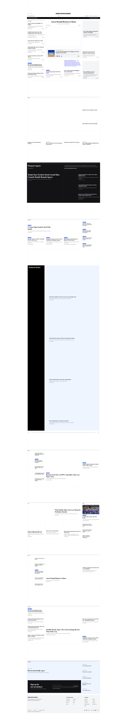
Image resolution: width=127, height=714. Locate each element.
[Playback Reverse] (56, 56)
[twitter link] (84, 710)
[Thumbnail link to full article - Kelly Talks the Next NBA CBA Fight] (91, 117)
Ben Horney (30, 28)
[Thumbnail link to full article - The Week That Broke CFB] (96, 665)
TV (73, 704)
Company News (87, 704)
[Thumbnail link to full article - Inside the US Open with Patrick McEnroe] (36, 136)
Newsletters (68, 700)
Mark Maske (30, 43)
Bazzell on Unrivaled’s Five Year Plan (71, 142)
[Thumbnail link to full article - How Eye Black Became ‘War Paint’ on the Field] (72, 404)
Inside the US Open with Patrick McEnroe (34, 143)
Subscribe (76, 686)
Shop (74, 702)
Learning (74, 699)
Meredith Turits (30, 640)
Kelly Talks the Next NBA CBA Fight (90, 123)
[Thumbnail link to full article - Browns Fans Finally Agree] (68, 670)
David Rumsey (35, 37)
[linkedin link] (86, 710)
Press (85, 705)
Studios (93, 699)
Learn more (70, 168)
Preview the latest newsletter (56, 688)
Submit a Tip (94, 704)
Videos (67, 702)
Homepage (68, 699)
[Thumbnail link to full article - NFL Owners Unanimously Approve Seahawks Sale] (31, 578)
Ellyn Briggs (52, 382)
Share (43, 28)
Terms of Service (71, 687)
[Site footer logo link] (33, 697)
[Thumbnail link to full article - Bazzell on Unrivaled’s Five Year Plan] (72, 136)
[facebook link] (89, 710)
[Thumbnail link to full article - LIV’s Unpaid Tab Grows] (96, 690)
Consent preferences (41, 710)
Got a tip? (31, 13)
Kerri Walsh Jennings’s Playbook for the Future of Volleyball (91, 144)
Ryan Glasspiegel (30, 244)
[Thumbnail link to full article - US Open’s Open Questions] (96, 677)
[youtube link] (95, 710)
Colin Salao (30, 77)
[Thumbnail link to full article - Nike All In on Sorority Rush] (96, 671)
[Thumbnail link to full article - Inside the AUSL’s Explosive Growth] (91, 104)
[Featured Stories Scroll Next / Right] (98, 432)
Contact (93, 702)
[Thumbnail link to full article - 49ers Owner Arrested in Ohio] (54, 525)
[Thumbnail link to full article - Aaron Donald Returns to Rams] (63, 36)
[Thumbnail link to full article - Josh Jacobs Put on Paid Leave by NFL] (31, 559)
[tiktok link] (93, 710)
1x (61, 56)
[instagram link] (88, 710)
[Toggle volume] (78, 56)
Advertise (86, 702)
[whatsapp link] (91, 710)
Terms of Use (29, 710)
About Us (86, 699)
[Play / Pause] (57, 56)
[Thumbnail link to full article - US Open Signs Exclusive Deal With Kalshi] (54, 64)
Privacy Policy (66, 687)
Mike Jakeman (52, 341)
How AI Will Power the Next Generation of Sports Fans (54, 144)
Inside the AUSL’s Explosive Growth (90, 110)
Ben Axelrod (85, 57)
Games (74, 700)
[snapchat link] (98, 710)
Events (67, 704)
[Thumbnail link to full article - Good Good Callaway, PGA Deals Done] (96, 683)
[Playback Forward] (59, 56)
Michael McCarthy (49, 244)
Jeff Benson (30, 37)
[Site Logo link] (63, 13)
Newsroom (86, 700)
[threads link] (97, 710)
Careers (93, 700)
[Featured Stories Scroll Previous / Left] (29, 432)
